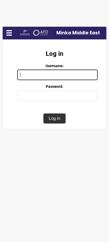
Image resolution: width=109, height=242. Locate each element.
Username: (55, 66)
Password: (54, 86)
